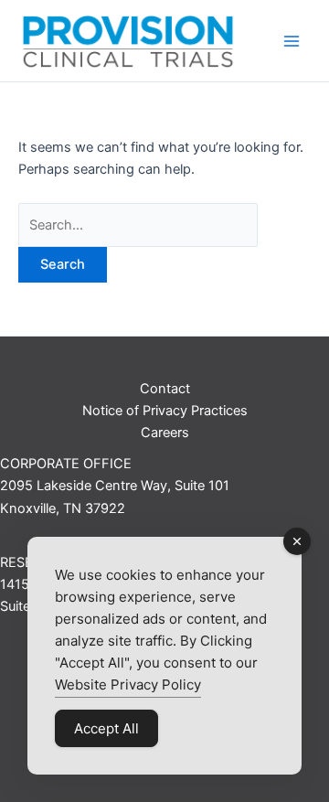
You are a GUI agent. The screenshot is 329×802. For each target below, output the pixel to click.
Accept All (106, 728)
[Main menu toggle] (291, 41)
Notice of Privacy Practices (165, 410)
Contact (165, 388)
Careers (165, 432)
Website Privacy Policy (128, 684)
